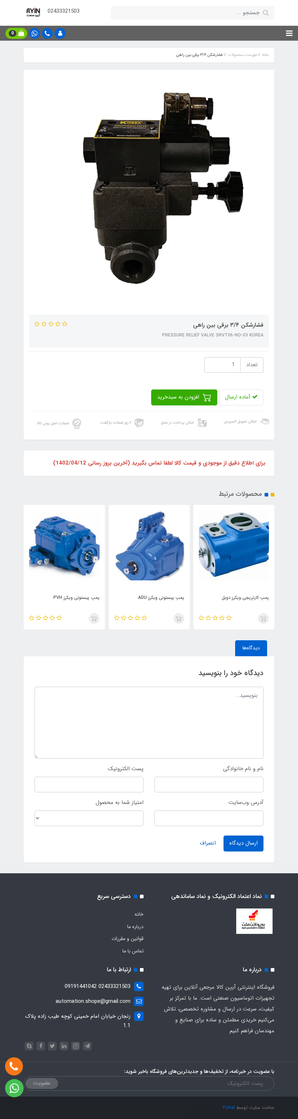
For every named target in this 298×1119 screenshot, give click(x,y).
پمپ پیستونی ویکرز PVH (76, 597)
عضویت (42, 1083)
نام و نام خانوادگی (243, 768)
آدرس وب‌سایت (246, 802)
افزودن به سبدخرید (179, 397)
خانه (139, 914)
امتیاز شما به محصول (120, 802)
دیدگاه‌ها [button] (251, 648)
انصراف (208, 843)
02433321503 (64, 11)
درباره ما (135, 927)
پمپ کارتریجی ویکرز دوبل (245, 597)
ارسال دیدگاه (243, 843)
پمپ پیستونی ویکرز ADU (161, 597)
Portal (229, 1107)
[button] (60, 33)
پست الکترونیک (126, 768)
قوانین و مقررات (128, 939)
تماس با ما (133, 951)
